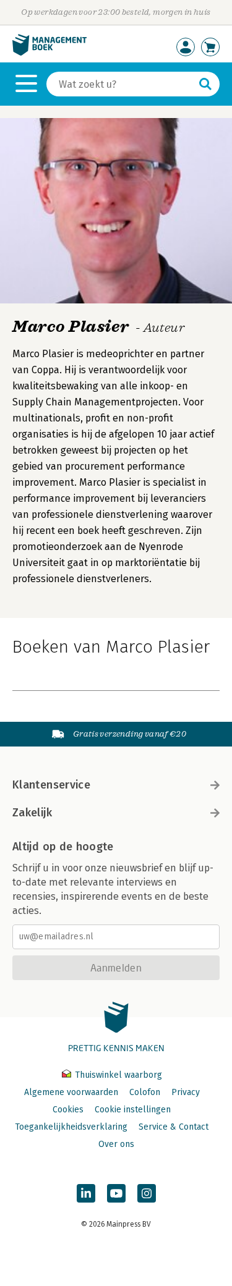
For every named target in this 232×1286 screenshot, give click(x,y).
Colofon (144, 1092)
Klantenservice (51, 785)
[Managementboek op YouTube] (116, 1193)
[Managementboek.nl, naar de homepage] (49, 53)
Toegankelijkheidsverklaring (71, 1127)
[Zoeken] (205, 84)
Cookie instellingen (133, 1109)
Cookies (68, 1109)
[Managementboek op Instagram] (146, 1193)
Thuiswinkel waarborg (117, 1075)
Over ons (116, 1144)
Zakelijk (32, 812)
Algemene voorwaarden (71, 1092)
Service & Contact (173, 1127)
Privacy (185, 1092)
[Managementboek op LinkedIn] (86, 1193)
